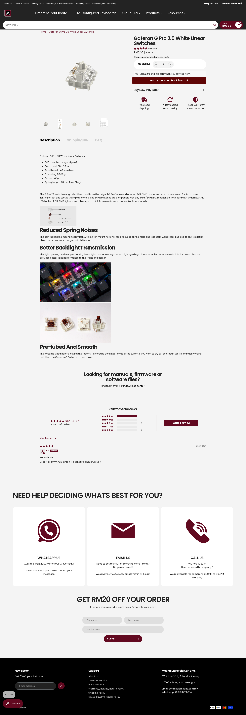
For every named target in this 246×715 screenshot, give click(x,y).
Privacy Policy (38, 3)
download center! (135, 386)
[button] (141, 48)
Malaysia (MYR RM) (232, 3)
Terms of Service (22, 3)
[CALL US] (197, 546)
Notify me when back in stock (169, 80)
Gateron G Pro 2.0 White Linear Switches (71, 31)
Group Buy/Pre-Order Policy (104, 3)
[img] (47, 446)
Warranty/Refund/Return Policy (59, 3)
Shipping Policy (83, 3)
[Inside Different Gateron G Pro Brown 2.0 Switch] (58, 225)
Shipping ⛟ (77, 140)
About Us (8, 3)
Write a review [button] (181, 422)
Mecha (23, 707)
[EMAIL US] (123, 546)
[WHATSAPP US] (49, 546)
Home (43, 31)
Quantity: (144, 64)
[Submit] (61, 685)
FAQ (98, 140)
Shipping (138, 56)
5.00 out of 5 (72, 421)
